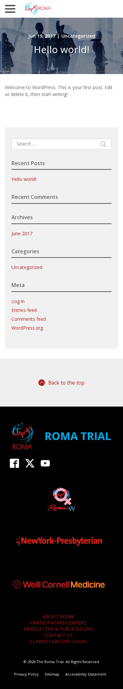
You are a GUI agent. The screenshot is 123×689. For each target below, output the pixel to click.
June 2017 (21, 233)
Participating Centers (58, 623)
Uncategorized (78, 36)
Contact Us (58, 635)
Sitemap (52, 674)
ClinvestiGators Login (58, 641)
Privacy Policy (26, 674)
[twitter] (30, 463)
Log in (18, 301)
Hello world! (61, 49)
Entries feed (24, 310)
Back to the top (66, 382)
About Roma (58, 616)
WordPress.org (27, 328)
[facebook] (15, 463)
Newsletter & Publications (58, 629)
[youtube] (45, 463)
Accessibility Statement (85, 674)
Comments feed (28, 319)
